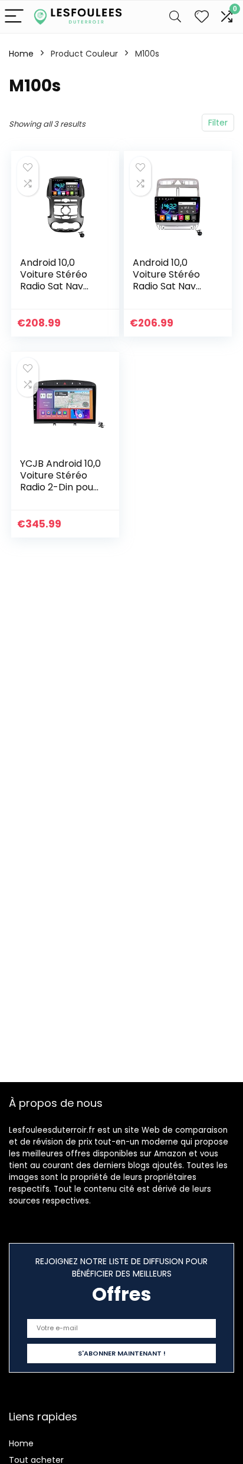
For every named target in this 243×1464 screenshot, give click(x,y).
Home (21, 54)
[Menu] (14, 16)
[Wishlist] (202, 16)
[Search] (175, 16)
